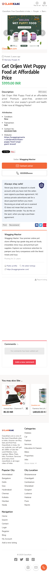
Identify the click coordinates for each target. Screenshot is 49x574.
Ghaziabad (28, 486)
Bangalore (6, 478)
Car (25, 437)
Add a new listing (9, 543)
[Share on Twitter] (40, 225)
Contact (5, 524)
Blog (4, 535)
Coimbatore (29, 482)
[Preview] (27, 408)
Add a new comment (24, 362)
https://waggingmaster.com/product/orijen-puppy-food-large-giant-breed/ (14, 140)
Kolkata (5, 497)
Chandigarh (29, 478)
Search (5, 520)
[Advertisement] (24, 313)
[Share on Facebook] (36, 225)
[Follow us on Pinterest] (33, 559)
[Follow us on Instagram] (27, 559)
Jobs (26, 459)
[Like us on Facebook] (15, 559)
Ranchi (27, 505)
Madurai (27, 497)
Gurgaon (28, 490)
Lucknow (28, 493)
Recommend (14, 225)
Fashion (27, 440)
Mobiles (27, 433)
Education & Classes (33, 448)
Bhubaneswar (30, 474)
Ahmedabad (7, 474)
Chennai (5, 493)
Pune (26, 501)
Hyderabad (7, 490)
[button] (42, 33)
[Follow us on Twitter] (21, 559)
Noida (4, 505)
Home (4, 516)
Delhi (4, 482)
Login (4, 527)
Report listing (42, 280)
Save (44, 225)
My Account (7, 539)
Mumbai (5, 501)
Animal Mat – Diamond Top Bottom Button (16, 409)
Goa (3, 486)
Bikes (26, 452)
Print (5, 225)
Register (5, 531)
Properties (28, 456)
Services (28, 444)
